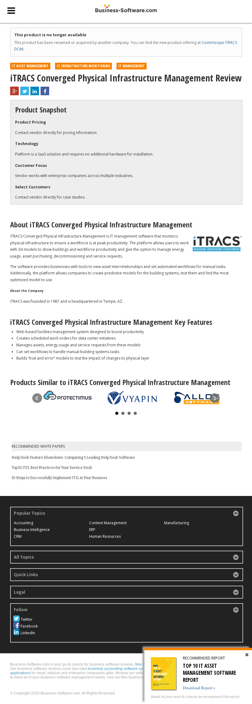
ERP (92, 529)
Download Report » (199, 688)
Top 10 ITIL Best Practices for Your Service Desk (52, 468)
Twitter (27, 619)
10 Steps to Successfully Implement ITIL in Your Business (59, 478)
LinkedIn (28, 632)
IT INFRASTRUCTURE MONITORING (83, 66)
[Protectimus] (67, 395)
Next (215, 398)
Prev (37, 398)
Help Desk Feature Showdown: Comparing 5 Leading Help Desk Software (73, 457)
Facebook (29, 626)
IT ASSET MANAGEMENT (30, 66)
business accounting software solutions (121, 669)
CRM (18, 536)
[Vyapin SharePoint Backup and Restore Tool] (132, 397)
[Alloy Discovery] (196, 398)
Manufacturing (176, 522)
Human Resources (105, 536)
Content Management (108, 522)
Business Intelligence (32, 529)
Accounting (23, 522)
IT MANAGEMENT (131, 66)
